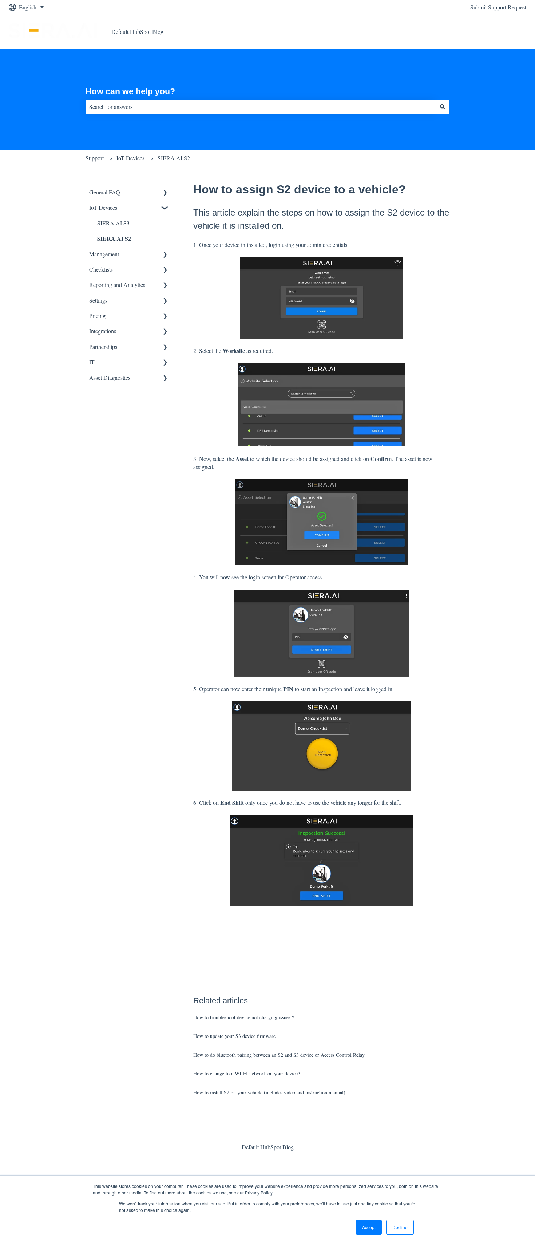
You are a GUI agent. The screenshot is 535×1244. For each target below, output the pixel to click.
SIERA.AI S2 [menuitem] (114, 238)
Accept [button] (369, 1227)
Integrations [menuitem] (102, 331)
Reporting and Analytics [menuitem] (117, 284)
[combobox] (261, 107)
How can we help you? (130, 91)
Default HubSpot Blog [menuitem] (268, 1147)
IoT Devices (130, 158)
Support (95, 158)
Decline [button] (400, 1227)
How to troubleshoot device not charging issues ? (243, 1017)
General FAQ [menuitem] (104, 192)
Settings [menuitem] (98, 300)
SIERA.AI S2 (174, 158)
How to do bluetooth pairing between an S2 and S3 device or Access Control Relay (279, 1054)
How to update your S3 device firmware (234, 1035)
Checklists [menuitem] (101, 269)
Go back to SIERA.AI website (483, 31)
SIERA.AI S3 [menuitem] (113, 223)
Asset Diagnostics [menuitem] (109, 377)
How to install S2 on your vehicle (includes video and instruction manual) (269, 1092)
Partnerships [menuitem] (103, 346)
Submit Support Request (498, 7)
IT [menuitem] (92, 362)
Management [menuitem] (104, 254)
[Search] (442, 107)
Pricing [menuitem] (97, 315)
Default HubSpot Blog (137, 31)
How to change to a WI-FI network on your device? (246, 1073)
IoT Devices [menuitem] (103, 207)
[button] (165, 192)
